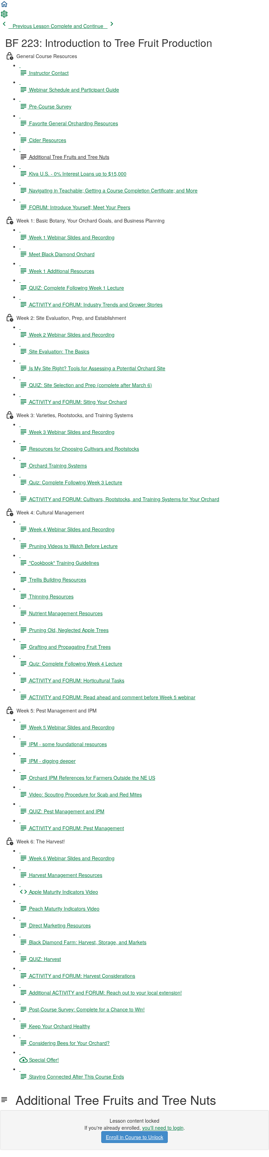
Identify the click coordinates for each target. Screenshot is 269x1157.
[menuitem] (4, 16)
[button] (4, 6)
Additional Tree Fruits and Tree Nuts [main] (112, 1100)
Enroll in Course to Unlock (134, 1137)
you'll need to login (163, 1127)
